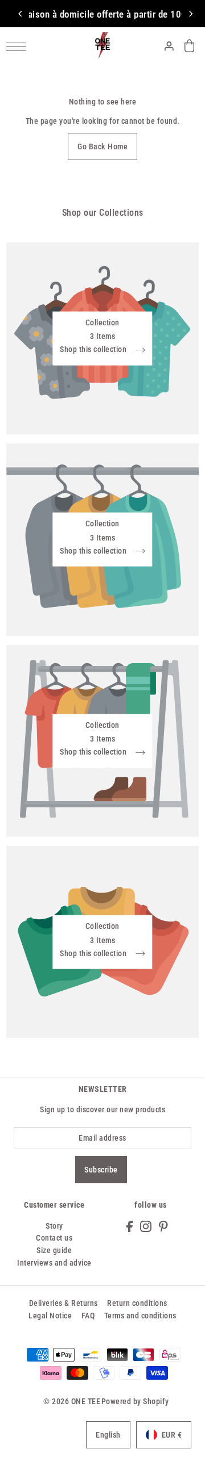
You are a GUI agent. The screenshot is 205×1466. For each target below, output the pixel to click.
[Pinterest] (163, 1226)
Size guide (54, 1250)
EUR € (172, 1434)
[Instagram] (145, 1226)
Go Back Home (102, 146)
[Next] (190, 13)
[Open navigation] (19, 46)
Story (54, 1225)
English (108, 1434)
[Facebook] (129, 1226)
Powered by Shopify (135, 1401)
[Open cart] (189, 46)
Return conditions (137, 1303)
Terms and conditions (140, 1315)
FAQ (88, 1315)
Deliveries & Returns (63, 1303)
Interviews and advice (54, 1262)
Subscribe (101, 1169)
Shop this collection (94, 350)
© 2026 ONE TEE (71, 1401)
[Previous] (20, 13)
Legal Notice (50, 1315)
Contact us (54, 1237)
